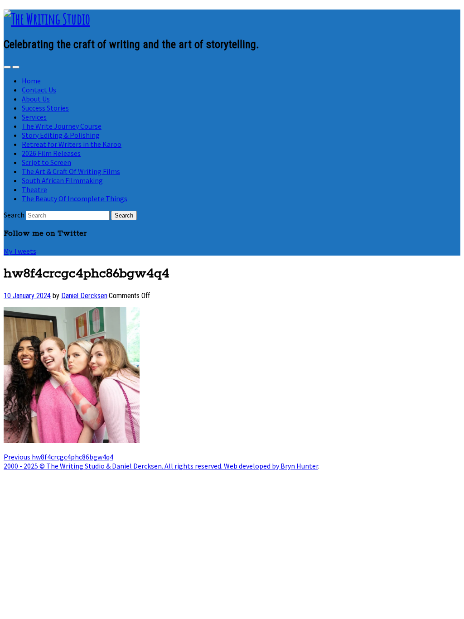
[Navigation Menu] (15, 67)
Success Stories (45, 107)
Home (31, 80)
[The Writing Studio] (47, 19)
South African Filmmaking (62, 180)
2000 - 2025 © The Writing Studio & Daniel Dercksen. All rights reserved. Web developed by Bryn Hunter (161, 465)
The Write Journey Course (62, 126)
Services (34, 116)
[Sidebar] (7, 67)
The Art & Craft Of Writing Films (71, 171)
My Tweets (20, 251)
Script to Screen (46, 162)
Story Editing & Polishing (61, 135)
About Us (36, 98)
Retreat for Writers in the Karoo (71, 144)
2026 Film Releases (51, 153)
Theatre (34, 189)
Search (14, 214)
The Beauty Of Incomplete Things (74, 198)
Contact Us (39, 89)
